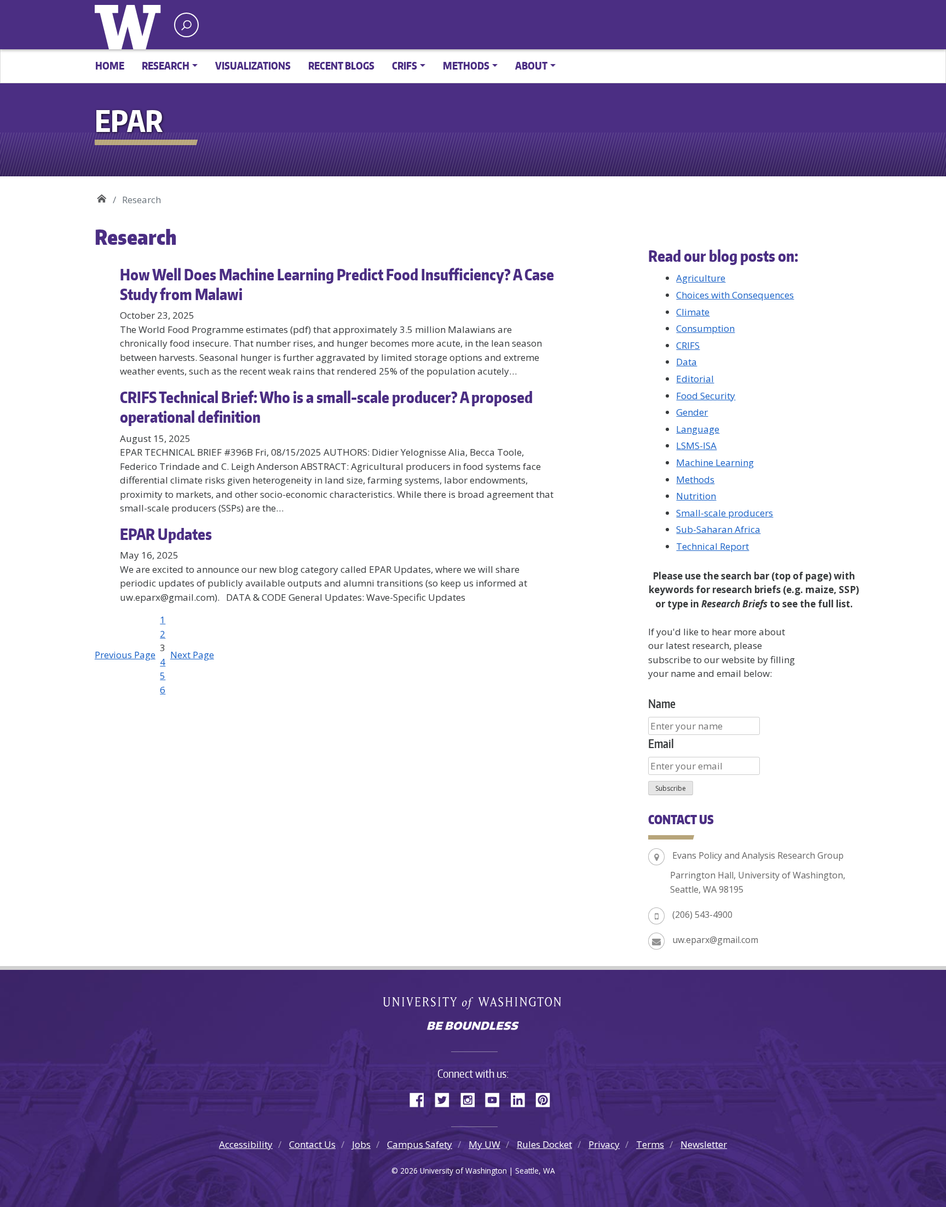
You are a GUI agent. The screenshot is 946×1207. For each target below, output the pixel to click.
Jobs (361, 1144)
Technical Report (712, 546)
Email (661, 743)
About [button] (531, 65)
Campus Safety (419, 1144)
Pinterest (546, 1098)
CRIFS (688, 345)
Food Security (705, 395)
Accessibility (246, 1144)
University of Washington (130, 24)
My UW (484, 1144)
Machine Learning (715, 462)
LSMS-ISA (696, 445)
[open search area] (186, 25)
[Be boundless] (473, 1026)
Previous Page (125, 654)
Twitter (446, 1098)
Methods (695, 479)
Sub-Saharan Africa (718, 529)
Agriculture (700, 278)
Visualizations (253, 65)
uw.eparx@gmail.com (715, 940)
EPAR (101, 195)
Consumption (705, 328)
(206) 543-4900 (702, 915)
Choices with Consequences (735, 295)
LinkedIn (521, 1098)
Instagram (471, 1098)
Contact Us (312, 1144)
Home (109, 65)
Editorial (695, 378)
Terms (650, 1144)
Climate (693, 312)
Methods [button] (466, 65)
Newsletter (703, 1144)
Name (662, 703)
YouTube (496, 1098)
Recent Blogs (341, 65)
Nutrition (696, 496)
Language (697, 429)
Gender (692, 412)
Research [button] (165, 65)
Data (686, 361)
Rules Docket (544, 1144)
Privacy (604, 1144)
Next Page (192, 654)
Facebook (420, 1098)
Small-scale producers (724, 513)
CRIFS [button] (404, 65)
